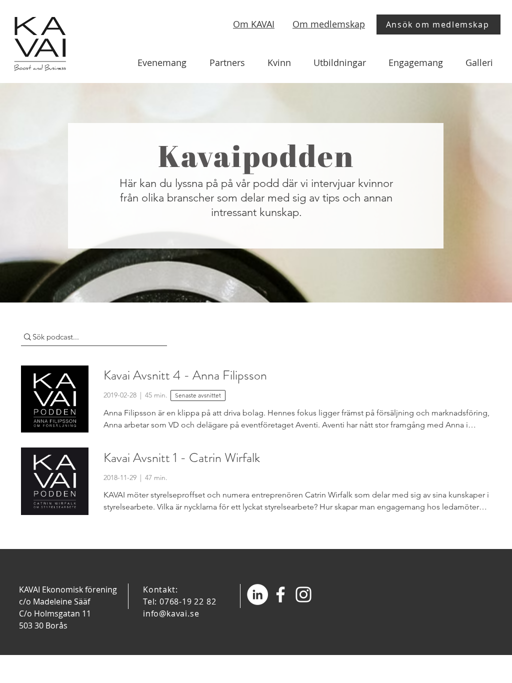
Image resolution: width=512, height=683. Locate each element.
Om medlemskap (328, 24)
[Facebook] (280, 594)
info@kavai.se (171, 613)
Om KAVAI (253, 24)
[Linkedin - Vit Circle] (257, 594)
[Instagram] (303, 594)
